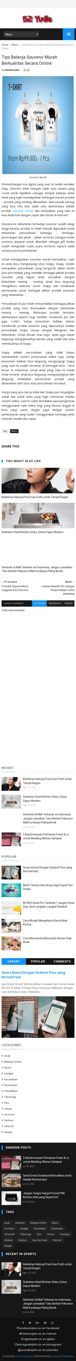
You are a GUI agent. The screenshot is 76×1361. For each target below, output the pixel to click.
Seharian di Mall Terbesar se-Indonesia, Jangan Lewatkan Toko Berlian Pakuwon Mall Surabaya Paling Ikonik (37, 569)
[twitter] (30, 1323)
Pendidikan (11, 1091)
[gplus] (37, 1323)
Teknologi (10, 1097)
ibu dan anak (40, 1240)
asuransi (9, 1114)
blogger (39, 603)
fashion (8, 1120)
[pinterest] (45, 1323)
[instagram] (52, 1323)
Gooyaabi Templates (62, 1356)
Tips (6, 1102)
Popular (38, 961)
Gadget (8, 1073)
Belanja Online (13, 1061)
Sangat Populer (14, 962)
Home (5, 44)
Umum (8, 1108)
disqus (68, 603)
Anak (7, 1055)
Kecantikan (11, 1079)
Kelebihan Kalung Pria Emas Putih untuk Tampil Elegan (35, 497)
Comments (62, 961)
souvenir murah (23, 211)
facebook (55, 603)
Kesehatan (10, 1085)
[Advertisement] (38, 721)
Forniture (9, 1228)
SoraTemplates (23, 1356)
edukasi (8, 1240)
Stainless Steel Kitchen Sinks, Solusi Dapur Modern (33, 532)
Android (20, 1222)
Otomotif (9, 1234)
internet (9, 1126)
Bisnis (15, 44)
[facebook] (23, 1323)
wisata (8, 1132)
